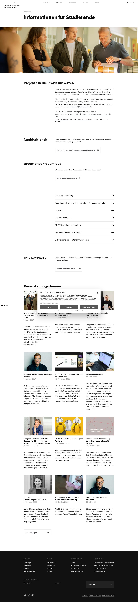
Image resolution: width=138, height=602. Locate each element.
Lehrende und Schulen (78, 565)
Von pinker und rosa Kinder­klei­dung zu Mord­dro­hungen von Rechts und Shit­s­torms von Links (37, 441)
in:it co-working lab (83, 119)
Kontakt (50, 568)
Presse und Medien (77, 571)
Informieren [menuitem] (72, 3)
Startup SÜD (74, 114)
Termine (26, 568)
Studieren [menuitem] (59, 3)
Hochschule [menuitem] (46, 3)
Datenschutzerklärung (95, 595)
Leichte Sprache (99, 571)
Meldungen (28, 562)
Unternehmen (75, 568)
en (133, 3)
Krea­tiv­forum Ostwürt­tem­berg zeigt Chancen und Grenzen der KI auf (36, 315)
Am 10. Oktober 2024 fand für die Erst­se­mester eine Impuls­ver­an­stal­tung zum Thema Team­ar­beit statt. (68, 511)
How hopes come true (94, 374)
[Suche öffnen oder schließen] (130, 3)
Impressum (85, 595)
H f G (12, 5)
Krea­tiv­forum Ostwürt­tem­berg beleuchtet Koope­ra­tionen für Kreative (98, 441)
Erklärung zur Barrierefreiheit (104, 562)
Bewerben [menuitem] (85, 3)
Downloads (51, 565)
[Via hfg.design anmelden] (127, 3)
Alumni (73, 562)
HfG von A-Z (51, 562)
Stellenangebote (29, 571)
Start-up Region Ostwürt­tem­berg (95, 114)
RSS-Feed (27, 565)
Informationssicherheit (108, 595)
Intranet (50, 571)
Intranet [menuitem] (97, 3)
